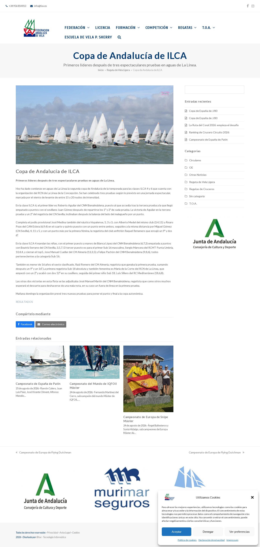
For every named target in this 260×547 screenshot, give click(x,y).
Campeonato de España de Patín (38, 383)
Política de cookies (187, 540)
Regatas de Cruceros (201, 189)
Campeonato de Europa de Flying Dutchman (43, 453)
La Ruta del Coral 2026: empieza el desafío (214, 125)
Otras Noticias (198, 174)
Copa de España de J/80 (203, 110)
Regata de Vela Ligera (202, 182)
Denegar (208, 531)
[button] (252, 497)
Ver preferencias (239, 531)
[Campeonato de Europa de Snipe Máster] (148, 378)
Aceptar (176, 531)
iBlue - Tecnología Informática (51, 537)
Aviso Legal (65, 532)
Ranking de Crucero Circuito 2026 (209, 132)
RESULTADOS (24, 301)
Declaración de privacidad (212, 540)
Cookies (76, 532)
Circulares (195, 160)
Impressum (232, 540)
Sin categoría (197, 196)
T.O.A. (193, 203)
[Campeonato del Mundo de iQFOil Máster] (95, 361)
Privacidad (52, 532)
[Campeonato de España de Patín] (41, 361)
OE (191, 167)
